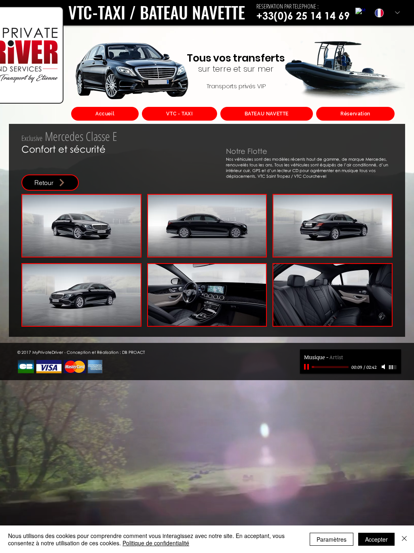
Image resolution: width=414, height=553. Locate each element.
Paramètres (331, 539)
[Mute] (384, 367)
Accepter (376, 539)
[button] (81, 225)
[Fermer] (404, 539)
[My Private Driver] (360, 13)
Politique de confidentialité (156, 543)
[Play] (307, 367)
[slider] (393, 367)
